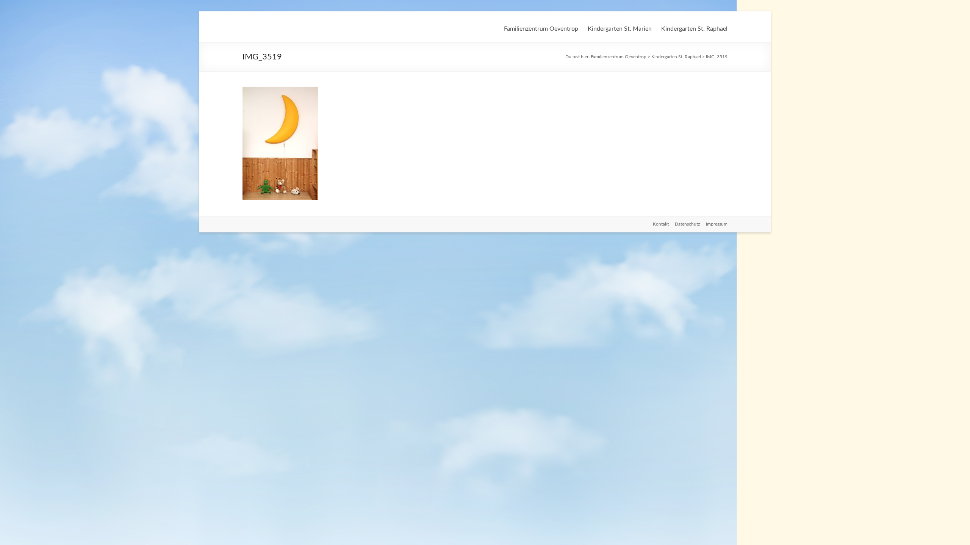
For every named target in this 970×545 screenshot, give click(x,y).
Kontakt (661, 224)
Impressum (717, 224)
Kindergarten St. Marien (620, 29)
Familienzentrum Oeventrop (541, 29)
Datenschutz (687, 224)
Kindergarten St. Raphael (694, 29)
